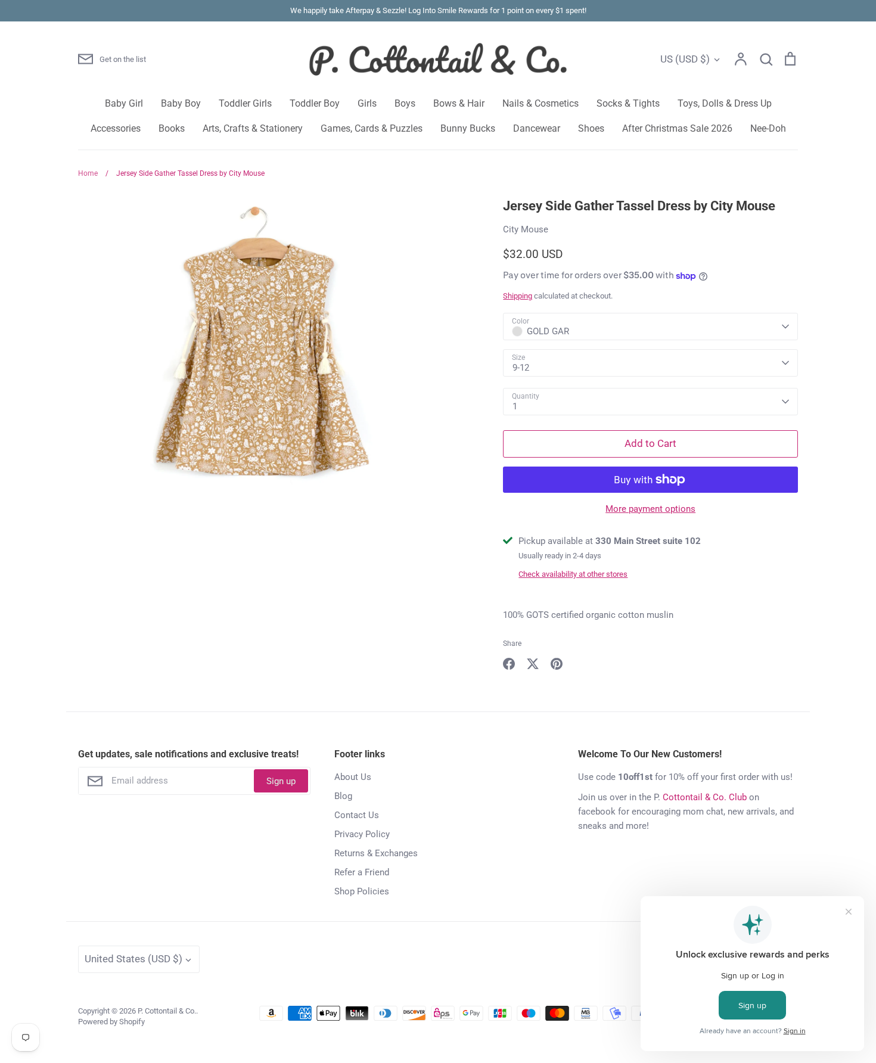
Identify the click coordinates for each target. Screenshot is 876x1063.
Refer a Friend (361, 872)
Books (172, 128)
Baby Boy (181, 103)
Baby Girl (124, 103)
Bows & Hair (458, 103)
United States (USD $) (133, 959)
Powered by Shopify (111, 1021)
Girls (367, 103)
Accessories (116, 128)
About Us (352, 777)
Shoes (591, 128)
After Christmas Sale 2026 (677, 128)
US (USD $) (685, 59)
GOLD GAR (548, 331)
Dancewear (536, 128)
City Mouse (525, 229)
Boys (404, 103)
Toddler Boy (315, 103)
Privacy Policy (362, 834)
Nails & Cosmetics (540, 103)
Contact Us (356, 815)
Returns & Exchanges (376, 853)
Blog (343, 796)
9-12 (520, 367)
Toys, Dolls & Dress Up (725, 103)
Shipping (517, 295)
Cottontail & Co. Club (705, 797)
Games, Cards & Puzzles (372, 128)
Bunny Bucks (467, 128)
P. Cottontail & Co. (167, 1010)
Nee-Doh (768, 128)
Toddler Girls (245, 103)
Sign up (281, 781)
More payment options (650, 508)
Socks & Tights (628, 103)
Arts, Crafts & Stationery (253, 128)
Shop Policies (361, 891)
